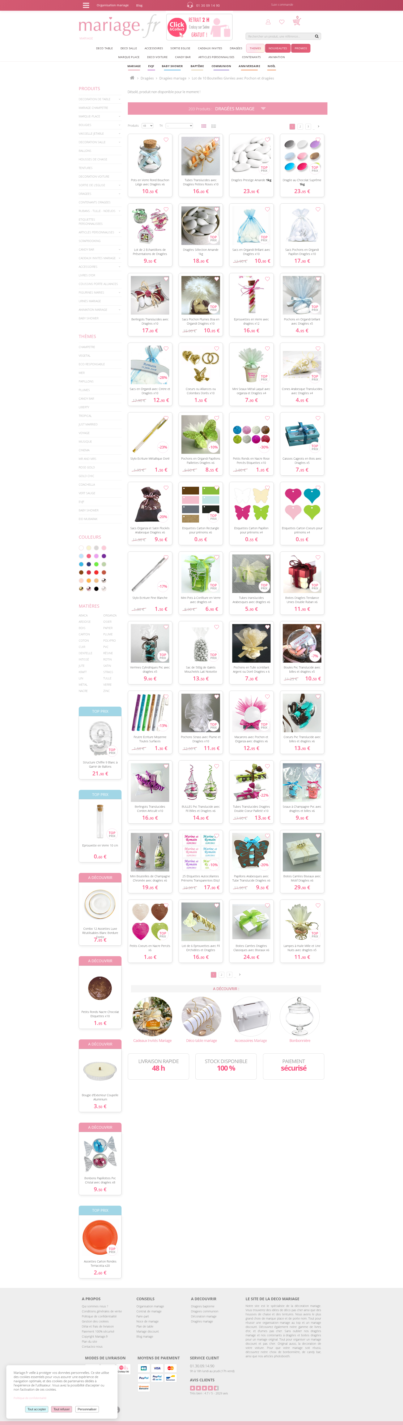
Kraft (83, 672)
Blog (139, 5)
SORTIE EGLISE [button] (180, 48)
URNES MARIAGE (90, 301)
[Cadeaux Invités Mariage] (152, 1016)
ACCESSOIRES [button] (154, 48)
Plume (108, 634)
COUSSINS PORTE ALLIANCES (98, 284)
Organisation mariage (150, 1306)
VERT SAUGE (87, 493)
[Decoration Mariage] (201, 1016)
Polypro (109, 640)
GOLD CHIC (86, 476)
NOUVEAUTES (278, 48)
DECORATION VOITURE (94, 176)
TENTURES (86, 168)
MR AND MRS (87, 459)
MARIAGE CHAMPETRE (93, 108)
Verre (107, 684)
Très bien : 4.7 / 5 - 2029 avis (209, 1393)
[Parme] (96, 556)
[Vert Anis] (96, 564)
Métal (83, 684)
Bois (82, 628)
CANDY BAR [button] (183, 57)
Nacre (83, 691)
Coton (84, 640)
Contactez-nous (92, 1346)
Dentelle (85, 653)
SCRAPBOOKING (90, 241)
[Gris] (96, 548)
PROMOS (301, 48)
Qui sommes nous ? (95, 1306)
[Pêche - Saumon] (81, 581)
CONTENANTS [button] (251, 57)
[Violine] (104, 556)
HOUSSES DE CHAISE (93, 159)
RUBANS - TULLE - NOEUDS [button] (97, 211)
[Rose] (104, 548)
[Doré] (81, 589)
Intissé (84, 659)
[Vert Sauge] (104, 564)
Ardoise (85, 622)
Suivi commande (282, 5)
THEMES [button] (255, 48)
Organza (109, 615)
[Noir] (96, 589)
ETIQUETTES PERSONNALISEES (91, 221)
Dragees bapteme (203, 1306)
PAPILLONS (86, 381)
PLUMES (84, 390)
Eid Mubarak (88, 519)
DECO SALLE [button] (128, 48)
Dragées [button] (236, 48)
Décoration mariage (204, 1316)
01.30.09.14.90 (202, 1365)
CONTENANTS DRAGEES (95, 202)
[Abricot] (89, 581)
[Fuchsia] (89, 556)
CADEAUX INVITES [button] (210, 48)
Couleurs (90, 537)
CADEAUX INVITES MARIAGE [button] (97, 258)
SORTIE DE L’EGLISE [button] (92, 185)
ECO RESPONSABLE (92, 364)
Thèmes (87, 336)
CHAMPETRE (87, 347)
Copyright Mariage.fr (95, 1336)
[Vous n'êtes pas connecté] (268, 21)
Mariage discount (147, 1331)
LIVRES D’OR (87, 275)
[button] (197, 66)
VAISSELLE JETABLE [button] (91, 133)
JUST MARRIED (88, 424)
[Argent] (104, 581)
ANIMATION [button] (276, 57)
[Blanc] (81, 548)
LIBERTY (84, 407)
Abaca (83, 615)
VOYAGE (84, 433)
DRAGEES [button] (85, 194)
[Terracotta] (104, 572)
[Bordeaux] (89, 572)
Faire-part (142, 1316)
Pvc (106, 647)
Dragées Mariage (235, 109)
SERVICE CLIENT (204, 1357)
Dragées (147, 78)
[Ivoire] (89, 548)
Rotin (107, 659)
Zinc (106, 691)
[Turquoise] (81, 564)
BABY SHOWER (88, 318)
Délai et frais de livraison (98, 1326)
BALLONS (85, 151)
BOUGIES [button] (85, 125)
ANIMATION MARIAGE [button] (93, 310)
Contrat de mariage (149, 1311)
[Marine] (89, 564)
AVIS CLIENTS (202, 1379)
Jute (82, 666)
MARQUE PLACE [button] (129, 57)
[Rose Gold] (89, 589)
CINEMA (84, 450)
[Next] (318, 126)
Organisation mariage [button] (113, 5)
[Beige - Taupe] (96, 581)
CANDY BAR (86, 398)
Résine (108, 653)
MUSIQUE (85, 441)
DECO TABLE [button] (104, 48)
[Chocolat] (81, 572)
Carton (84, 634)
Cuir (82, 647)
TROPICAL (85, 416)
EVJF (81, 502)
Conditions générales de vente (102, 1311)
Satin (107, 666)
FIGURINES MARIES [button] (91, 292)
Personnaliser (87, 1409)
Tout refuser (62, 1409)
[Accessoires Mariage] (251, 1016)
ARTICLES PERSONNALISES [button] (216, 57)
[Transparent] (104, 589)
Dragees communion (204, 1311)
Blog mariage (144, 1336)
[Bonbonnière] (300, 1016)
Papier (108, 628)
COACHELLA (87, 484)
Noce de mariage (147, 1321)
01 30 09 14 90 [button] (208, 5)
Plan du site (89, 1341)
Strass (108, 672)
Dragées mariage (202, 1321)
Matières (89, 606)
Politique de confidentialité (99, 1316)
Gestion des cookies (95, 1321)
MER (82, 373)
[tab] (100, 99)
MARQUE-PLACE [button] (89, 116)
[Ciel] (81, 556)
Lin (81, 678)
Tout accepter (36, 1409)
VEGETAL (84, 356)
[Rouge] (96, 572)
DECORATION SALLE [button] (92, 142)
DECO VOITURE (157, 57)
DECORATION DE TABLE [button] (94, 99)
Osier (107, 622)
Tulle (107, 678)
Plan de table (144, 1326)
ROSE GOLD (87, 467)
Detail (76, 735)
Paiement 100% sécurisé (98, 1331)
